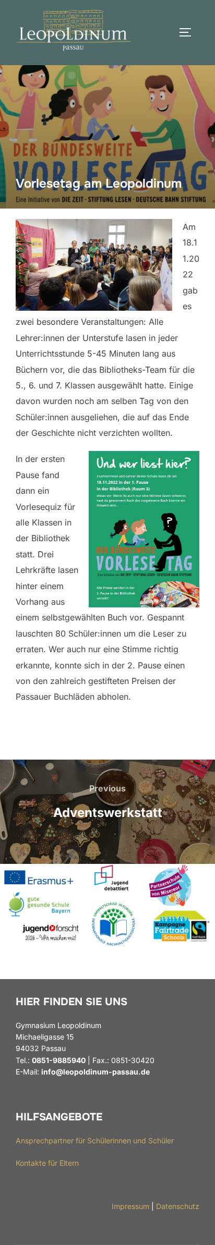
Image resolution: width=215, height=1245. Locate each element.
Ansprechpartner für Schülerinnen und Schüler (95, 1140)
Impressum (130, 1206)
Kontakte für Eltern (47, 1162)
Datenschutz (177, 1206)
